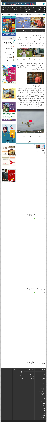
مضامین (20, 7)
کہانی (26, 9)
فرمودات (12, 7)
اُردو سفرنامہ (32, 378)
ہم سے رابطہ (21, 375)
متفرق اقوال (43, 396)
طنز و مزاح (21, 9)
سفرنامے (4, 7)
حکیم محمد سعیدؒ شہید (43, 393)
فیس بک (22, 378)
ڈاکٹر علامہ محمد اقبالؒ (43, 388)
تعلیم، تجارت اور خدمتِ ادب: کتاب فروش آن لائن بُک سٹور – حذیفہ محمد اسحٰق (7, 48)
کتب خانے (29, 7)
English (27, 11)
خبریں (8, 7)
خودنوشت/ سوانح (42, 9)
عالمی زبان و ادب (5, 9)
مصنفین (40, 7)
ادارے (33, 7)
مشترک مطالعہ (12, 9)
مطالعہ (25, 7)
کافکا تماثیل (43, 11)
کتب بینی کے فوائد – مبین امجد (8, 57)
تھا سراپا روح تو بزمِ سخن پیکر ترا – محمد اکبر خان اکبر (23, 14)
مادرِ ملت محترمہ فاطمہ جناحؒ (42, 391)
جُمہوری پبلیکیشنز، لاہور (35, 11)
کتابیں (37, 7)
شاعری (17, 9)
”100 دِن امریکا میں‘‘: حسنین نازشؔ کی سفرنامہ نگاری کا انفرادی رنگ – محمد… (40, 152)
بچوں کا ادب (36, 9)
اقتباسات (16, 7)
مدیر (43, 33)
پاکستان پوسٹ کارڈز (32, 376)
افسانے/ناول (30, 9)
